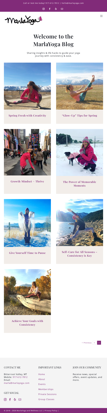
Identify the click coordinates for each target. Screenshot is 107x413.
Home (41, 374)
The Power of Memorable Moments (79, 183)
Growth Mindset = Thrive (27, 181)
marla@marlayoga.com (16, 383)
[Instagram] (5, 399)
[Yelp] (15, 399)
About (41, 379)
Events (42, 384)
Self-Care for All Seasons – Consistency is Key (79, 253)
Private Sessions (47, 394)
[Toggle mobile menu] (101, 16)
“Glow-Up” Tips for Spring (79, 115)
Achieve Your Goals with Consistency (27, 322)
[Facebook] (10, 399)
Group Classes (46, 399)
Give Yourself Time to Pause (27, 253)
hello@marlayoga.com (73, 3)
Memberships (46, 389)
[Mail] (20, 399)
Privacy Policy (51, 410)
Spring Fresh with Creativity (27, 115)
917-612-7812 (20, 377)
